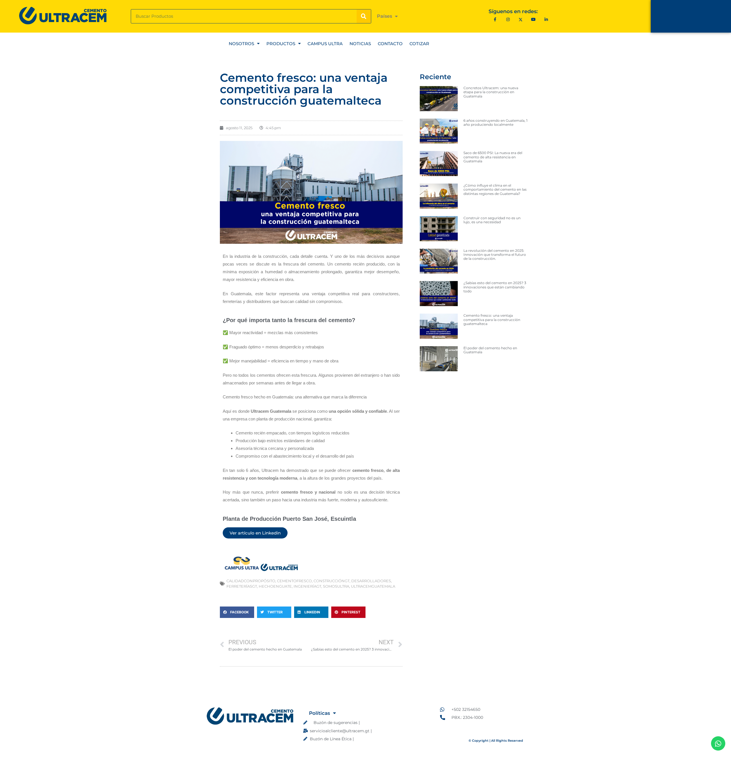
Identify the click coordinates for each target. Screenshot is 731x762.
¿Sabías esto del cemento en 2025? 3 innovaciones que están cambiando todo (494, 287)
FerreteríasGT (241, 586)
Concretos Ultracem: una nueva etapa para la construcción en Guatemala (490, 92)
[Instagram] (507, 19)
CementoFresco (294, 581)
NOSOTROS (241, 43)
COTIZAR (419, 43)
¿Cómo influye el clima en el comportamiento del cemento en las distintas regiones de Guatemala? (495, 189)
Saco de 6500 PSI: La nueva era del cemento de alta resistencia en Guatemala (492, 157)
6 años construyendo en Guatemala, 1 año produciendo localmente (495, 122)
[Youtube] (533, 19)
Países (384, 16)
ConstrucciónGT (332, 581)
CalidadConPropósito (250, 581)
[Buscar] (364, 16)
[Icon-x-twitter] (520, 19)
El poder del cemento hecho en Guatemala (490, 350)
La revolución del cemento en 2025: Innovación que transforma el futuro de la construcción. (494, 254)
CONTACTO (390, 43)
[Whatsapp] (718, 743)
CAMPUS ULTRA (325, 43)
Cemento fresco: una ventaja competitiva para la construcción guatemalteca (491, 319)
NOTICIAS (360, 43)
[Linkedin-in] (546, 19)
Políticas (319, 713)
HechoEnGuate (275, 586)
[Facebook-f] (495, 19)
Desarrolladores (371, 581)
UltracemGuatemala (373, 586)
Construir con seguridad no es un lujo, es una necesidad (492, 220)
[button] (237, 612)
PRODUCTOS (280, 43)
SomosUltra (336, 586)
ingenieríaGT (307, 586)
